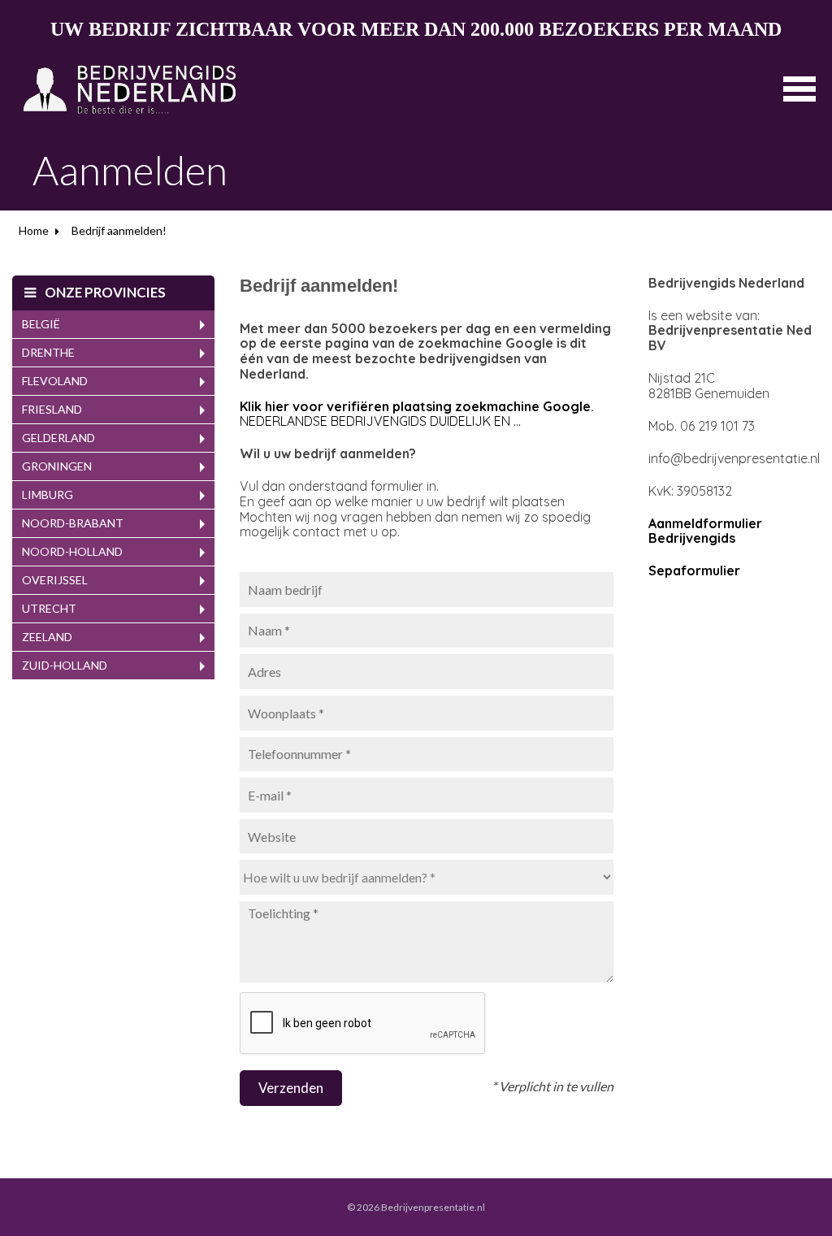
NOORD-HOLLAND (72, 551)
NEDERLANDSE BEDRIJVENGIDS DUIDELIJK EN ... (380, 421)
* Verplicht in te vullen (552, 1086)
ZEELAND (47, 637)
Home (34, 230)
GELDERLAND (58, 438)
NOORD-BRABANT (73, 523)
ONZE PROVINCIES (104, 292)
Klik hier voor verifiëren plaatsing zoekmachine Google (415, 406)
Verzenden (290, 1087)
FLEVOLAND (55, 381)
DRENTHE (48, 352)
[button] (799, 87)
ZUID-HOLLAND (64, 665)
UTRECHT (49, 608)
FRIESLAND (52, 409)
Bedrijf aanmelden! (119, 230)
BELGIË (41, 324)
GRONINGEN (57, 466)
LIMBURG (47, 494)
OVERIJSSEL (55, 580)
